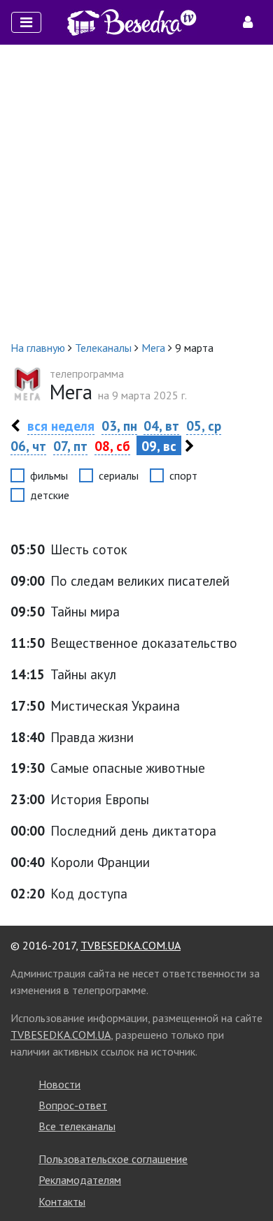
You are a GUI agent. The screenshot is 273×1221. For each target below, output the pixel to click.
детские (49, 495)
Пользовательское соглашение (113, 1159)
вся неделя (60, 425)
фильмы (49, 475)
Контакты (61, 1201)
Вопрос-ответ (72, 1105)
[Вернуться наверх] (248, 1179)
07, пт (70, 445)
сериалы (119, 475)
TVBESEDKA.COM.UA (130, 945)
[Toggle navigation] (26, 22)
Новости (59, 1084)
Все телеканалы (76, 1126)
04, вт (161, 425)
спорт (183, 475)
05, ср (203, 425)
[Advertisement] (136, 192)
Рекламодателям (79, 1180)
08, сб (112, 445)
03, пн (119, 425)
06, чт (28, 445)
